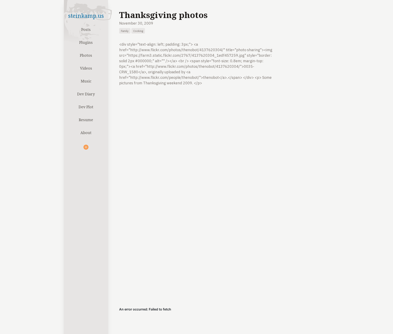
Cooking (138, 31)
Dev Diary (86, 93)
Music (86, 81)
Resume (86, 119)
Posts (86, 29)
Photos (86, 55)
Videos (86, 68)
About (85, 132)
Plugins (86, 42)
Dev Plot (86, 106)
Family (125, 31)
